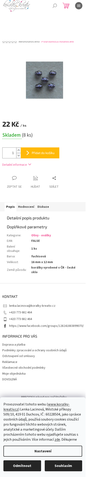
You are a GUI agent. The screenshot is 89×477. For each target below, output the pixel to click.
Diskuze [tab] (43, 207)
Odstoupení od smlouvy (18, 356)
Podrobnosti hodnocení (58, 42)
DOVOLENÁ (9, 379)
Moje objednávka (14, 373)
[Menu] (78, 5)
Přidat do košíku (43, 153)
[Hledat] (54, 5)
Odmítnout (22, 465)
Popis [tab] (10, 207)
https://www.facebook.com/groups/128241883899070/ (46, 326)
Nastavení (42, 451)
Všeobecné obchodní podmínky (23, 367)
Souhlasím (63, 465)
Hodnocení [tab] (26, 207)
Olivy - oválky (41, 235)
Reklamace (9, 362)
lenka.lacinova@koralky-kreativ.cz (32, 306)
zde (57, 439)
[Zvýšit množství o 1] (18, 150)
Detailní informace (14, 165)
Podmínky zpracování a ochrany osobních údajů (34, 350)
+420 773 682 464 (20, 312)
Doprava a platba (13, 344)
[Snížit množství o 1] (18, 155)
